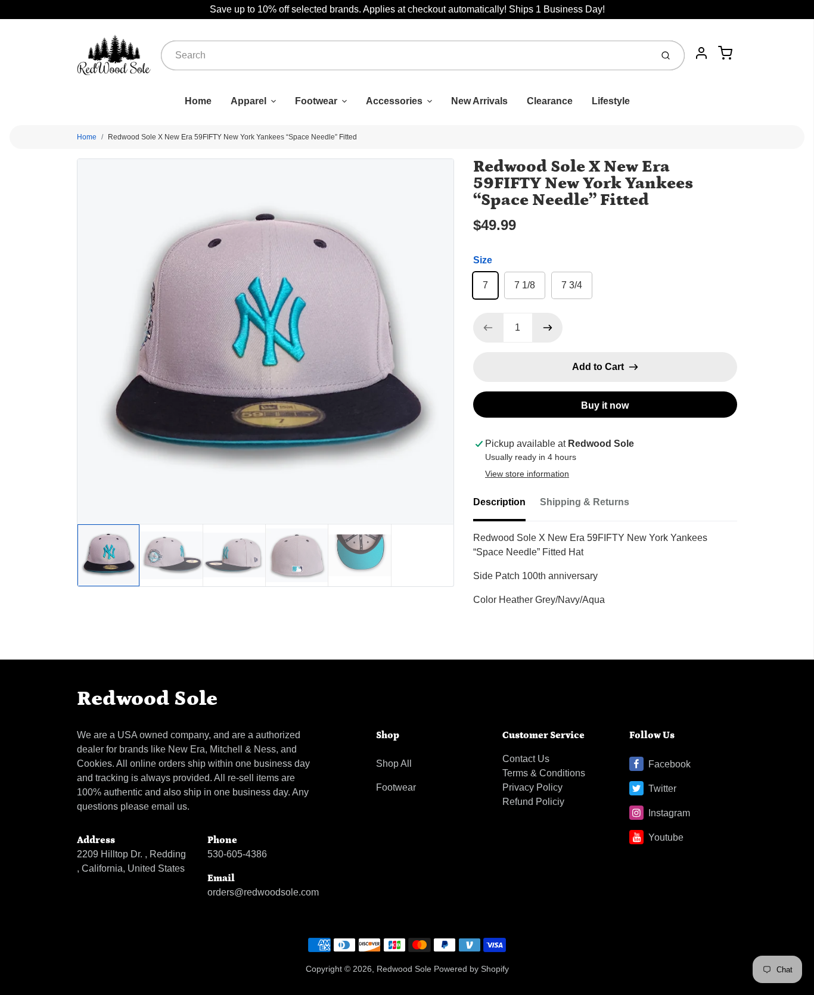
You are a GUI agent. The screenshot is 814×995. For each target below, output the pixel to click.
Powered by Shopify (471, 969)
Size (482, 260)
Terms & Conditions (543, 773)
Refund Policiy (533, 802)
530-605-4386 (237, 854)
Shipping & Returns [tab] (584, 502)
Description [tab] (499, 502)
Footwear (316, 101)
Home (198, 101)
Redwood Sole (147, 698)
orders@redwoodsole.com (263, 892)
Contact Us (525, 759)
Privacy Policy (532, 787)
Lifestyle (611, 101)
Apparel (248, 101)
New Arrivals (479, 101)
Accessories (394, 101)
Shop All (394, 763)
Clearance (550, 101)
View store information (527, 473)
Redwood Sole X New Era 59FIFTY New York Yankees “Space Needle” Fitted (232, 137)
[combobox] (405, 55)
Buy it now (605, 405)
